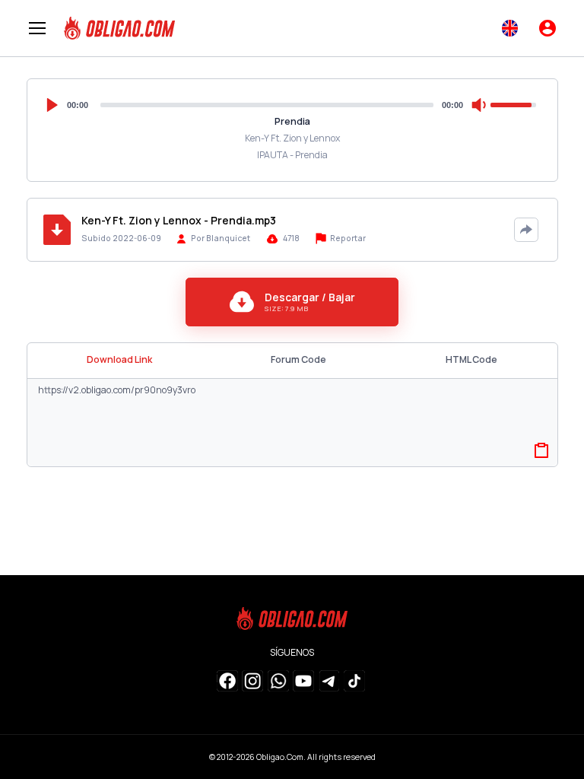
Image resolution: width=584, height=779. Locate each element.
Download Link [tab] (119, 359)
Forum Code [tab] (298, 359)
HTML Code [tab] (471, 359)
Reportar (347, 238)
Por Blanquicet (220, 238)
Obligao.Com (279, 757)
